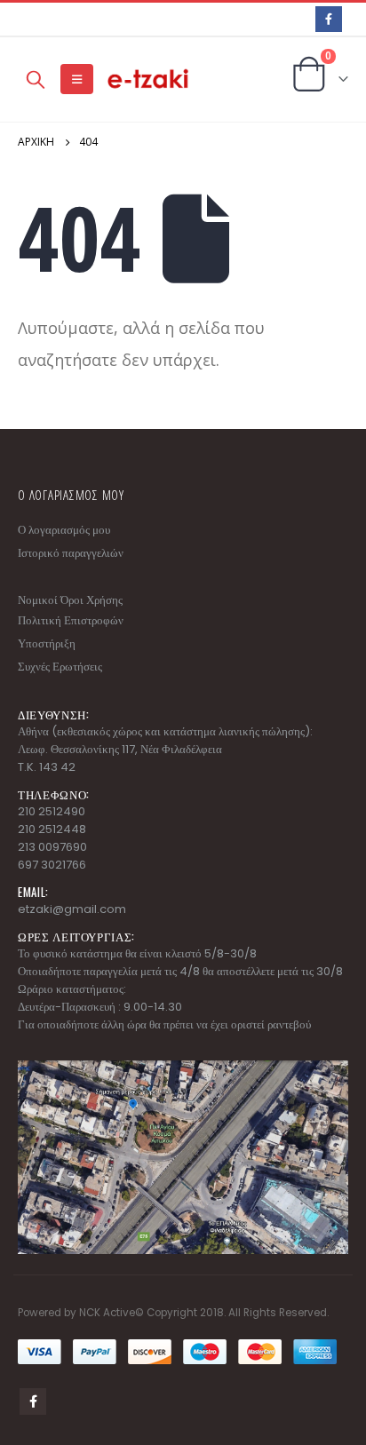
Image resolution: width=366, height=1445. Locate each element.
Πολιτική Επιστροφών (70, 620)
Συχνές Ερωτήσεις (60, 666)
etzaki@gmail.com (72, 909)
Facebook (33, 1401)
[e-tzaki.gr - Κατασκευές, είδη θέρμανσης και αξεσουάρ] (149, 79)
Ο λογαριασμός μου (64, 529)
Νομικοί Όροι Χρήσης (70, 599)
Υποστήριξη (47, 643)
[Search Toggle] (35, 79)
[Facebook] (328, 19)
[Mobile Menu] (76, 79)
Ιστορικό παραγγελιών (70, 552)
